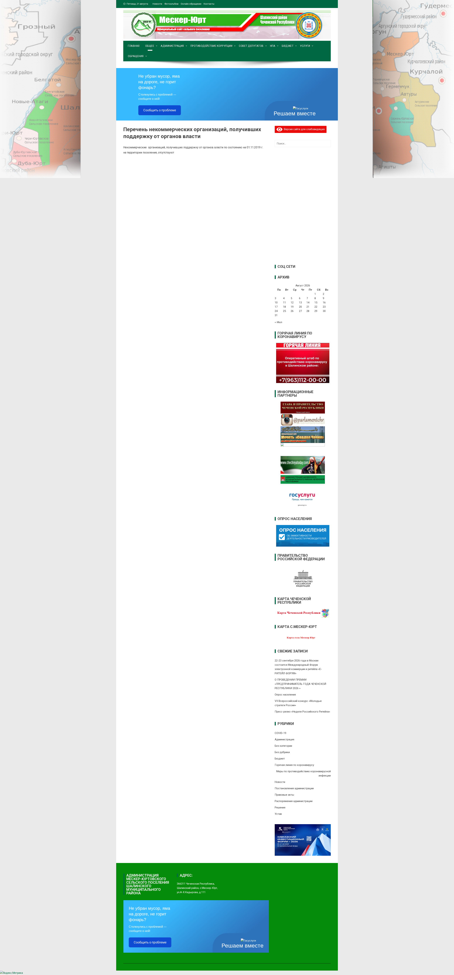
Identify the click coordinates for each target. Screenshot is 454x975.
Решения (280, 807)
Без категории (283, 745)
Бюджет (288, 45)
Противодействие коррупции (211, 45)
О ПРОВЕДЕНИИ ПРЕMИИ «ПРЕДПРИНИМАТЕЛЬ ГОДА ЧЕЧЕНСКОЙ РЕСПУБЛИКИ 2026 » (300, 684)
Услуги (305, 45)
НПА (272, 45)
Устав (278, 813)
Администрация (172, 45)
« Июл (278, 322)
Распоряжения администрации (293, 801)
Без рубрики (282, 752)
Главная (134, 45)
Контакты (209, 3)
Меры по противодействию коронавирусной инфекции (303, 773)
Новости (157, 3)
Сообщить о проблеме (159, 110)
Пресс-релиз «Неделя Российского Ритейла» (302, 711)
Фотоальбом (171, 3)
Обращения (136, 56)
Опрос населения (285, 694)
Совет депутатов (251, 45)
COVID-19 (280, 733)
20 (300, 306)
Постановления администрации (294, 788)
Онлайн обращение (191, 3)
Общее (149, 45)
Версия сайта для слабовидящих (304, 129)
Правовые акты (284, 794)
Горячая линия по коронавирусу (294, 765)
